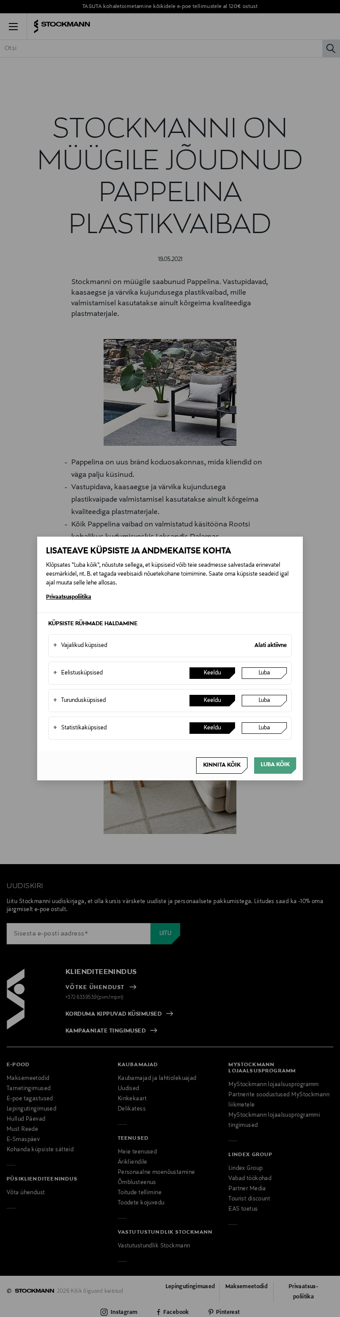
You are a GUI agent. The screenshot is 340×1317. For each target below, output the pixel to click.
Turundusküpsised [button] (79, 701)
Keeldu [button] (212, 673)
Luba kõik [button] (275, 765)
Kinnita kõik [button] (221, 765)
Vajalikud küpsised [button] (80, 646)
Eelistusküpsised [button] (78, 673)
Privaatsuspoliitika (68, 597)
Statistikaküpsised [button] (80, 728)
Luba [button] (264, 673)
